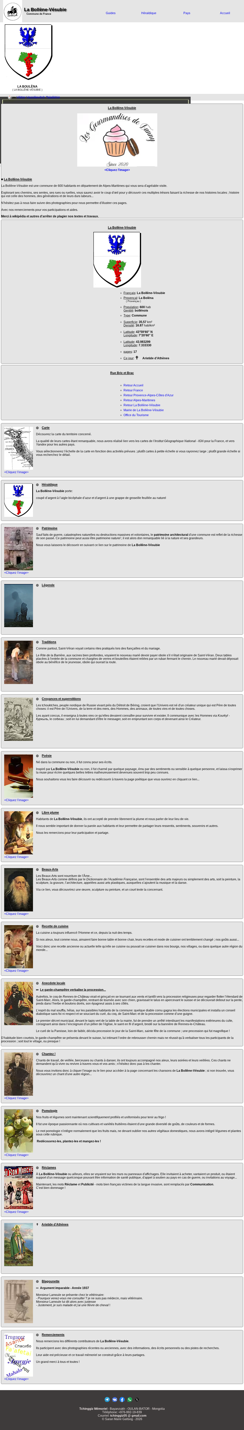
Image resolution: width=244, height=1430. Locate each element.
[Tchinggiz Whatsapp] (129, 1401)
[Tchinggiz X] (137, 1401)
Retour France (133, 390)
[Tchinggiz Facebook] (122, 1401)
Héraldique (148, 13)
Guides (111, 13)
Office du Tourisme (136, 415)
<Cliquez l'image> (16, 472)
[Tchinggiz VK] (114, 1401)
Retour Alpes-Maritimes (139, 400)
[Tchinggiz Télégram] (107, 1401)
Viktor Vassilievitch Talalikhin (38, 97)
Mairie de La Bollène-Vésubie (144, 410)
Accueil (225, 13)
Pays (186, 13)
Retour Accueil (133, 385)
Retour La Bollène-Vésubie (142, 405)
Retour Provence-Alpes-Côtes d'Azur (148, 395)
